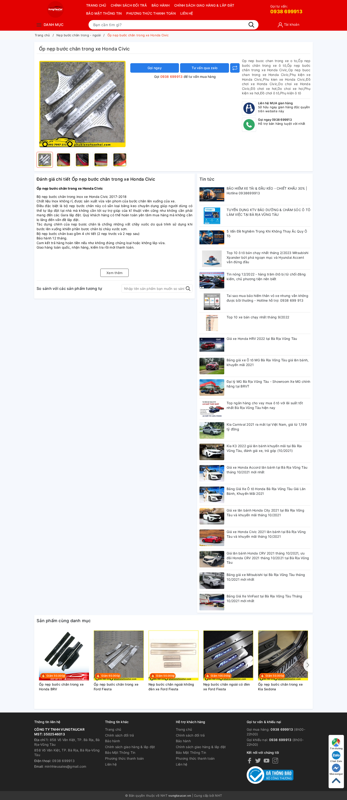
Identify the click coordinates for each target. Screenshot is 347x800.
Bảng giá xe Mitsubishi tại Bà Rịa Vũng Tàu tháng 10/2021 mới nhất (266, 577)
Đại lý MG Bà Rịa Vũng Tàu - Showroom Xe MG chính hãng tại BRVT (268, 383)
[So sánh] (235, 68)
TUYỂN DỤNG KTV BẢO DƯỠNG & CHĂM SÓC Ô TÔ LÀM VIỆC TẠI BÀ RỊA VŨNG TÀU (268, 212)
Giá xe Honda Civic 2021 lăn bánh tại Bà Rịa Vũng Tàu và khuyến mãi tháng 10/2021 (266, 534)
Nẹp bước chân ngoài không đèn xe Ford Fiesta (171, 686)
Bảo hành (160, 5)
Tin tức (206, 179)
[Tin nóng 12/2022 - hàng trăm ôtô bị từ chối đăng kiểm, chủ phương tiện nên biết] (211, 280)
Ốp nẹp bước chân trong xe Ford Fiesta (116, 686)
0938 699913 (286, 9)
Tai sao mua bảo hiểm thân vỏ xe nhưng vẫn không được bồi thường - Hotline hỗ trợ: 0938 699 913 (267, 298)
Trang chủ (96, 5)
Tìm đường (336, 748)
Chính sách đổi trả (129, 5)
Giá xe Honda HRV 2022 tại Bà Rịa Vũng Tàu (262, 339)
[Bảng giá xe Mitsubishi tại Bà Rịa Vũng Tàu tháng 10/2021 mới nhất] (211, 580)
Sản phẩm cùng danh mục (64, 620)
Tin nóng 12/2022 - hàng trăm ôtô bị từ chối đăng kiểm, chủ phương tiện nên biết (266, 276)
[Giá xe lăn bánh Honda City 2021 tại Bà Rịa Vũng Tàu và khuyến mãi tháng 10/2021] (211, 516)
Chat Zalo (336, 761)
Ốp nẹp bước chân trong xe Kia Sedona (280, 686)
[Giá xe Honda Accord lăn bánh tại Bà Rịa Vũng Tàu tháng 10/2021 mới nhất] (211, 473)
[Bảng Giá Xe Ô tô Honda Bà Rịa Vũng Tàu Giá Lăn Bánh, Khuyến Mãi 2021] (211, 495)
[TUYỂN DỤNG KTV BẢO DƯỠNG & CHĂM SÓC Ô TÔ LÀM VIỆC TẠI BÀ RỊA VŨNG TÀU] (211, 216)
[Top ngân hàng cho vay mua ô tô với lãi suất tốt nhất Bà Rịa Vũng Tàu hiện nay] (211, 409)
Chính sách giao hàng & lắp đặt (204, 5)
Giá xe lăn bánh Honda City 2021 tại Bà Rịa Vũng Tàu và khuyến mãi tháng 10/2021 (265, 512)
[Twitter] (258, 760)
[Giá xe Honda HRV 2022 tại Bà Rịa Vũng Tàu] (211, 344)
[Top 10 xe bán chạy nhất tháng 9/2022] (211, 323)
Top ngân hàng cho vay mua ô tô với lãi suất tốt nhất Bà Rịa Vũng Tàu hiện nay (265, 405)
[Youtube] (266, 760)
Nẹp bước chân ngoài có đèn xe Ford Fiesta (226, 686)
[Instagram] (275, 760)
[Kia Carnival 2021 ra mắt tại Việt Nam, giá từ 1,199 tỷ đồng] (211, 430)
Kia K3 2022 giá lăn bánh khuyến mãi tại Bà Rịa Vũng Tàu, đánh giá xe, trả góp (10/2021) (264, 448)
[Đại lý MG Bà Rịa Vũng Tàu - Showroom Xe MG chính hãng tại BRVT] (211, 387)
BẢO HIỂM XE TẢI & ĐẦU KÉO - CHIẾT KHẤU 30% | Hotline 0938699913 (267, 190)
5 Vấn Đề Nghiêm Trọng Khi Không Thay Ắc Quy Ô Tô (267, 233)
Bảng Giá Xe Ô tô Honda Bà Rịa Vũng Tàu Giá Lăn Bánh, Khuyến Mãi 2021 (266, 491)
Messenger (336, 773)
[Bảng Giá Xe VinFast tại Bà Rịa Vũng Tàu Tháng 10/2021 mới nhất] (211, 602)
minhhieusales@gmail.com (65, 766)
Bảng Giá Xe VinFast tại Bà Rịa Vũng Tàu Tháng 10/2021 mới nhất (264, 598)
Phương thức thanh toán (151, 13)
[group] (82, 104)
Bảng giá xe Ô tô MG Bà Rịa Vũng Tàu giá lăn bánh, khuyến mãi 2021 (268, 362)
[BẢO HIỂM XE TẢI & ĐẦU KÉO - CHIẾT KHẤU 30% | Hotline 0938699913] (211, 194)
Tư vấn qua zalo (204, 68)
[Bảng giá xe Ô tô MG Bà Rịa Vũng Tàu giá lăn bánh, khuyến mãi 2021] (211, 366)
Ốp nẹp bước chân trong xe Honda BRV (61, 686)
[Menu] (39, 25)
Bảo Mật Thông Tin (104, 13)
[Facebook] (249, 760)
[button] (306, 665)
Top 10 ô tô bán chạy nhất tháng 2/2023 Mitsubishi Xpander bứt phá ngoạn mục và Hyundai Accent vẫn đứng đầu (267, 257)
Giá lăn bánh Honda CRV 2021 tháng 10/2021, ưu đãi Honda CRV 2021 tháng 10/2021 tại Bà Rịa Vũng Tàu (268, 557)
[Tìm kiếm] (251, 24)
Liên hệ (186, 13)
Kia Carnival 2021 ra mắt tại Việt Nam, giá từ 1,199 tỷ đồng (267, 426)
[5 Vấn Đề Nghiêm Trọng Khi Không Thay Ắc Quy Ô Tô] (211, 237)
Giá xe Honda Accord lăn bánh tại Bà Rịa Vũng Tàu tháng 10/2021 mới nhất (267, 469)
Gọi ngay (155, 68)
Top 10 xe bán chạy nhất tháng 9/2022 (258, 317)
